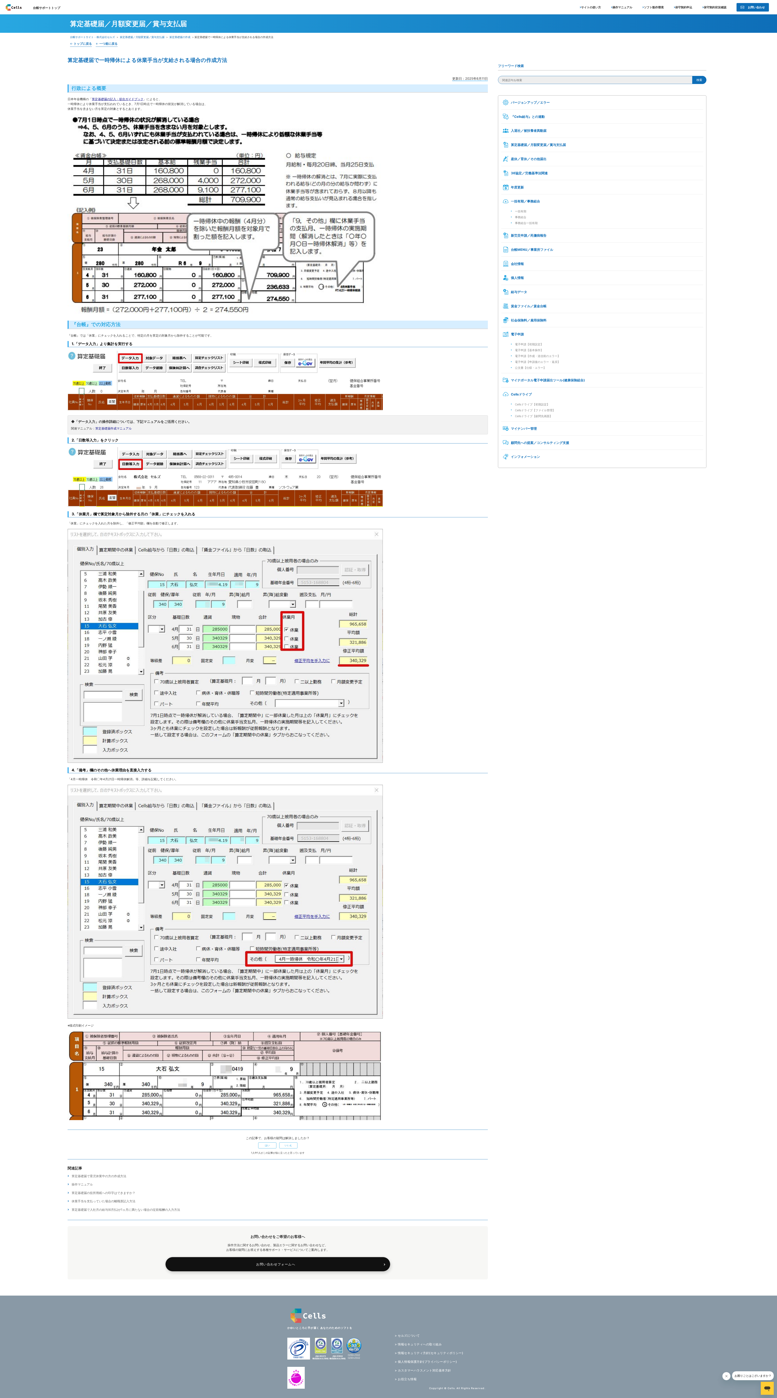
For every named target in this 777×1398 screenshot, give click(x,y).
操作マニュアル (82, 1184)
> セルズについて (407, 1335)
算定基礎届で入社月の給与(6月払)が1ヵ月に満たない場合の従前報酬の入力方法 (126, 1210)
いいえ (288, 1145)
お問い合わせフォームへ (275, 1264)
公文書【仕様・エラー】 (530, 367)
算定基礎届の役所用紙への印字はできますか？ (103, 1193)
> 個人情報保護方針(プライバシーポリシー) (426, 1362)
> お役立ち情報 (406, 1379)
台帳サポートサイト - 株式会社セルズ (92, 37)
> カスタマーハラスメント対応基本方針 (423, 1370)
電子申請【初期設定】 (529, 344)
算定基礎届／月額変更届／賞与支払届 (142, 37)
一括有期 (520, 211)
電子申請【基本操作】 (529, 350)
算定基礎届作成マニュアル (113, 428)
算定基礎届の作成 (179, 37)
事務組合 (520, 217)
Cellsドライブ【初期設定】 (532, 404)
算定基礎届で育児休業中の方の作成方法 (99, 1176)
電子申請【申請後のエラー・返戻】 (537, 362)
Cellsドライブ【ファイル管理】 (535, 410)
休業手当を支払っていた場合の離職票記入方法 (103, 1201)
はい (267, 1145)
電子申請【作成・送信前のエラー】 (537, 356)
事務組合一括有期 (526, 223)
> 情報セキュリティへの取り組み (418, 1344)
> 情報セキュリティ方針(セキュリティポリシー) (429, 1353)
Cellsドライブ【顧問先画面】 (533, 416)
